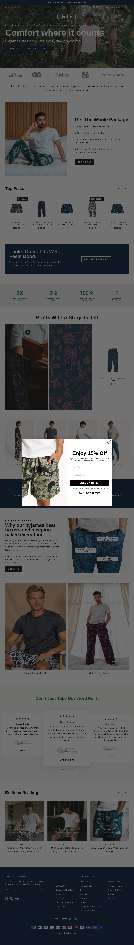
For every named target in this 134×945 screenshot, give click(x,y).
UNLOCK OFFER (89, 483)
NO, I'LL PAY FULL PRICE (89, 493)
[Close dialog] (109, 442)
